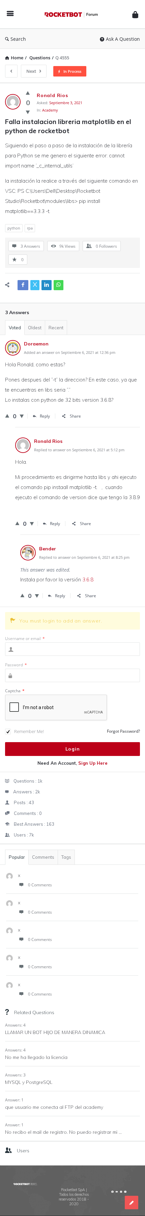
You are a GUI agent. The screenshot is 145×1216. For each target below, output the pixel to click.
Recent (56, 327)
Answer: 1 (14, 1100)
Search (18, 39)
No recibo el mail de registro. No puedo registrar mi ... (63, 1132)
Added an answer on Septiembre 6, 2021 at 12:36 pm (69, 352)
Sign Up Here (93, 763)
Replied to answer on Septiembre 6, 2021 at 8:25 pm (84, 557)
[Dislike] (28, 112)
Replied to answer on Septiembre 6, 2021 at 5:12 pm (79, 449)
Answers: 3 (15, 1075)
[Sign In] (135, 14)
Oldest (34, 327)
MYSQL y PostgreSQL (28, 1082)
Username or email (25, 638)
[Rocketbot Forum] (72, 14)
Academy (50, 110)
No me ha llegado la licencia (36, 1057)
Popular (17, 857)
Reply (45, 416)
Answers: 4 (15, 1025)
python (13, 228)
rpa (30, 228)
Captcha (15, 691)
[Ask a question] (131, 1202)
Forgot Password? (123, 731)
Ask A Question (123, 39)
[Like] (28, 93)
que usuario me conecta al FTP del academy (54, 1107)
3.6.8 (87, 579)
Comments (43, 857)
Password (16, 665)
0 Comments (40, 885)
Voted (15, 327)
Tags (66, 857)
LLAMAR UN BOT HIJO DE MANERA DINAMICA (55, 1032)
